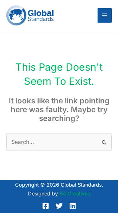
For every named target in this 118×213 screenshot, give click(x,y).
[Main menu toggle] (105, 15)
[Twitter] (59, 205)
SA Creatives (74, 193)
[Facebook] (45, 205)
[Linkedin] (72, 205)
